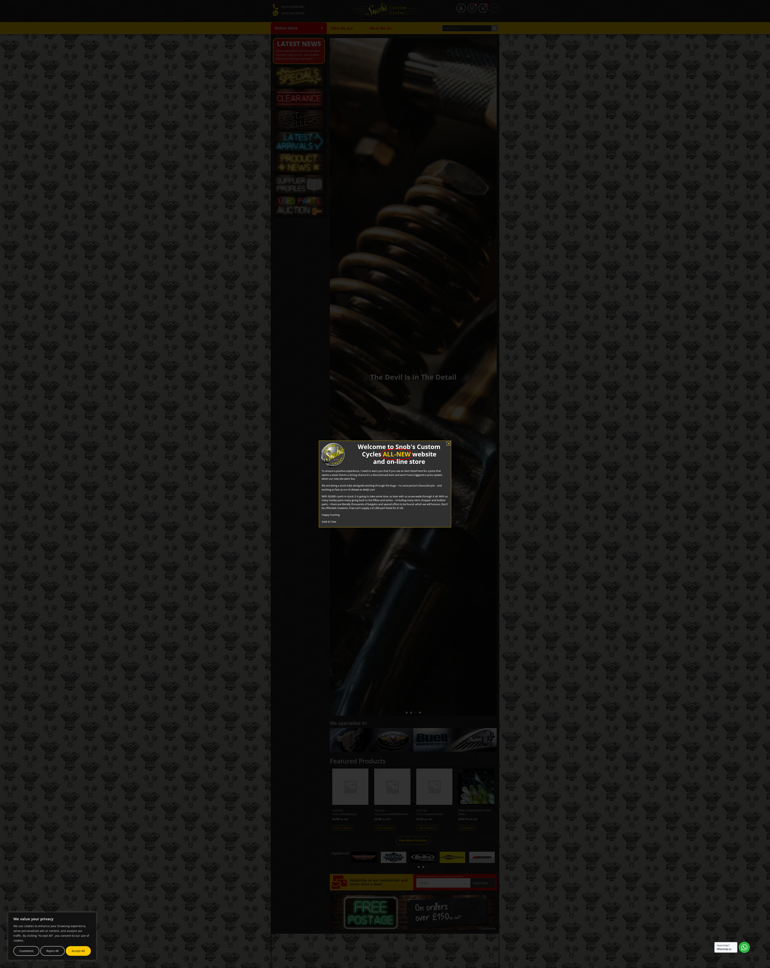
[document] (385, 484)
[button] (448, 443)
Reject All (52, 951)
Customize (26, 951)
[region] (52, 936)
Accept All (78, 951)
